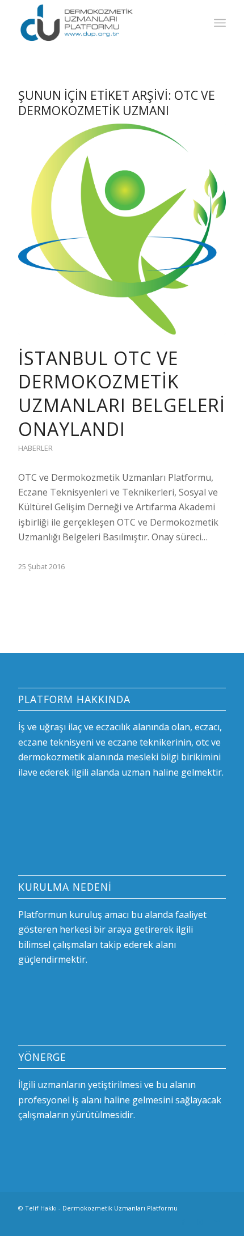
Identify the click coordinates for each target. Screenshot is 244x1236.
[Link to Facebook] (183, 1221)
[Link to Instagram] (200, 1221)
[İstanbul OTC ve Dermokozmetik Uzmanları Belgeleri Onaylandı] (122, 229)
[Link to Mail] (217, 1221)
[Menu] (220, 22)
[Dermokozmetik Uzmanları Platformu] (101, 22)
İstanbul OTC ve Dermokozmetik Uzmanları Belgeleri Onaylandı (121, 393)
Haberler (35, 448)
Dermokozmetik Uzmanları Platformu (120, 1208)
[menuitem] (220, 22)
